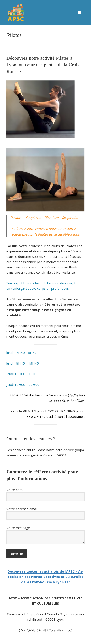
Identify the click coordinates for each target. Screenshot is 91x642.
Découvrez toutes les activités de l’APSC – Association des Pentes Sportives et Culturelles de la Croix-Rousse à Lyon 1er (45, 576)
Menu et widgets (79, 12)
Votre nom (14, 489)
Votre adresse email (21, 509)
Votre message (18, 527)
